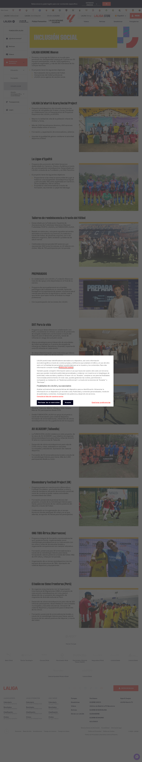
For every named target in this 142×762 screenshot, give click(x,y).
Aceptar (68, 402)
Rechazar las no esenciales (49, 402)
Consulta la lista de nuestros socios (50, 396)
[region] (72, 380)
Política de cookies (66, 367)
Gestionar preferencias (101, 402)
